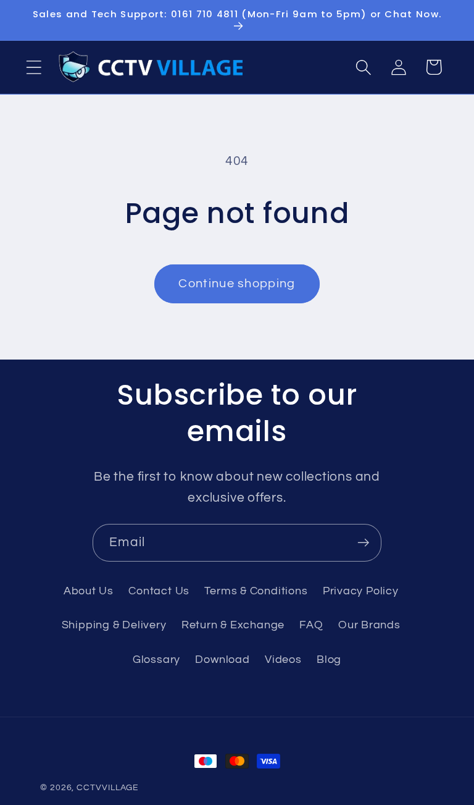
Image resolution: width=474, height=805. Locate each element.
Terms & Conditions (255, 591)
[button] (33, 67)
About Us (89, 591)
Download (222, 659)
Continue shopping (236, 283)
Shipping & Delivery (114, 625)
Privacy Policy (361, 591)
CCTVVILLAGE (108, 787)
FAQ (311, 625)
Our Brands (369, 625)
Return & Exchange (233, 625)
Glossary (156, 659)
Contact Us (158, 591)
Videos (283, 659)
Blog (329, 659)
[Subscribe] (363, 543)
